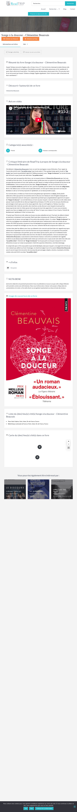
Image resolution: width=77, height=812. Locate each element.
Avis (25, 44)
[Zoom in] (68, 441)
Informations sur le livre (10, 44)
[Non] (75, 807)
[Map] (38, 452)
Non (31, 808)
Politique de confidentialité (44, 808)
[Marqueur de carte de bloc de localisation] (37, 457)
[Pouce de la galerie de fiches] (38, 351)
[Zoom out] (68, 444)
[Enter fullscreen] (68, 447)
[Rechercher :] (48, 3)
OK (26, 808)
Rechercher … (53, 9)
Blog (64, 9)
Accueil (43, 9)
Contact (72, 9)
